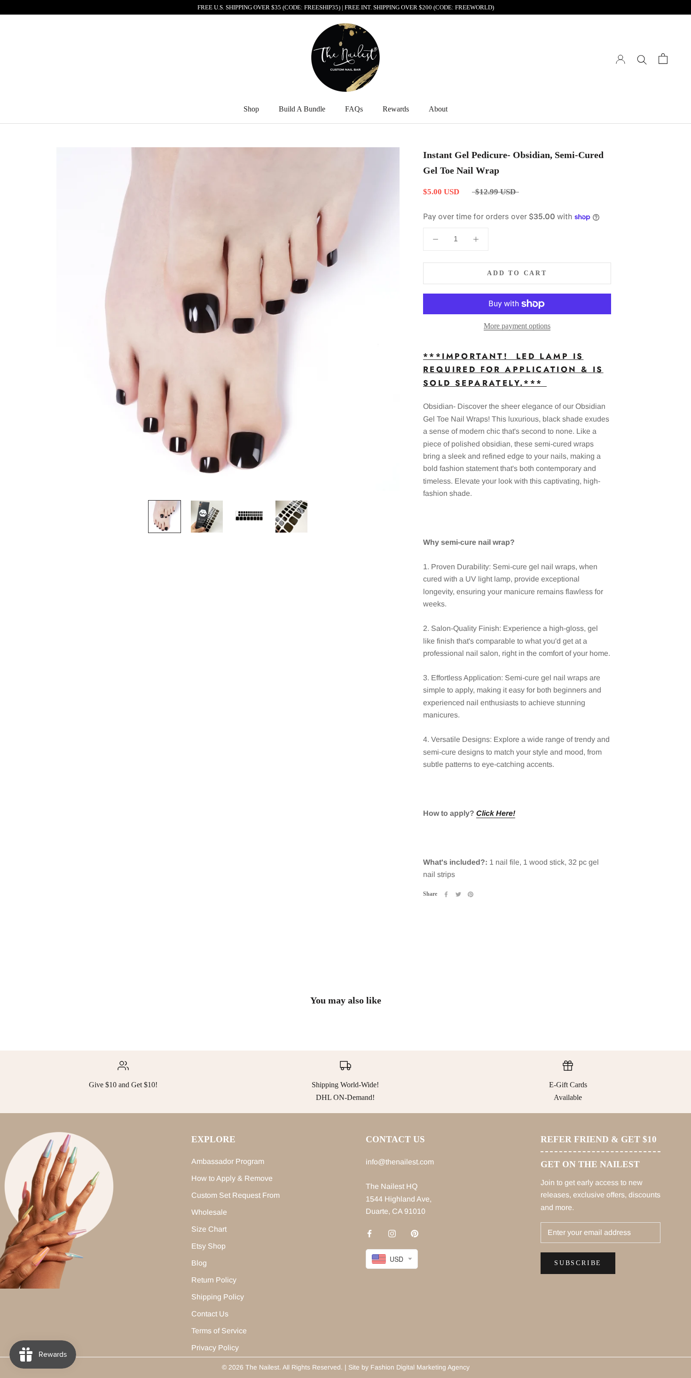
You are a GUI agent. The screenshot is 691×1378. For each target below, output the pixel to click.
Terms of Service (219, 1331)
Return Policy (213, 1280)
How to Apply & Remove (232, 1178)
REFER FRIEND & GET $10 (599, 1139)
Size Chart (209, 1229)
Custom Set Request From (235, 1195)
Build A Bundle (302, 109)
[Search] (642, 59)
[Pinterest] (470, 894)
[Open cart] (663, 58)
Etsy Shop (208, 1246)
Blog (199, 1263)
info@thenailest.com (400, 1162)
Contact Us (209, 1314)
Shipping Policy (217, 1297)
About (438, 109)
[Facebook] (446, 894)
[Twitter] (458, 894)
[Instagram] (392, 1233)
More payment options (517, 326)
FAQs (354, 109)
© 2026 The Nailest (250, 1367)
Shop (251, 109)
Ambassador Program (227, 1161)
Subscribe (578, 1262)
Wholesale (209, 1212)
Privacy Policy (215, 1348)
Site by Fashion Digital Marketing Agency (409, 1367)
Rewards (396, 109)
